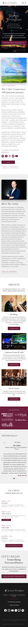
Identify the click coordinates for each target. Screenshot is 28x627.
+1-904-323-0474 (14, 605)
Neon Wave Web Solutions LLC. (17, 624)
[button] (25, 3)
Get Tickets (6, 519)
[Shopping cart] (23, 3)
